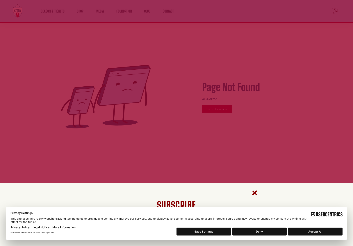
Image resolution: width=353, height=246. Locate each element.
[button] (254, 193)
